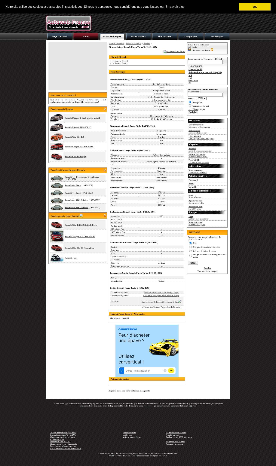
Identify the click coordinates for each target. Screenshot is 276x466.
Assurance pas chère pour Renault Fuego (161, 292)
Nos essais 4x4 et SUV (60, 441)
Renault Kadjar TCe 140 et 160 (79, 147)
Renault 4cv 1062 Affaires (76, 200)
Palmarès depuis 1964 (198, 155)
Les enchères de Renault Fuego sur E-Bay (160, 302)
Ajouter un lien (172, 435)
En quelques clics (196, 202)
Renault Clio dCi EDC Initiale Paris (81, 225)
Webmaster (148, 406)
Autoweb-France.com (175, 441)
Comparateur (191, 36)
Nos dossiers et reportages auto (63, 444)
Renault (146, 43)
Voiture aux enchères (132, 437)
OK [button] (255, 6)
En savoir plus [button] (174, 6)
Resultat (207, 268)
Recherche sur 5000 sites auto (179, 437)
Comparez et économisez (199, 126)
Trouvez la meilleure (198, 171)
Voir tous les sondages (207, 271)
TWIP (163, 456)
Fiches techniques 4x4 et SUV (63, 435)
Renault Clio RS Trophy (75, 156)
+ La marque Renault (119, 61)
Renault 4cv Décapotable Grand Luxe (82, 177)
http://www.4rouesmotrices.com (135, 456)
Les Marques (217, 36)
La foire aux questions (198, 217)
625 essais (192, 47)
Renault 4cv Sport (73, 185)
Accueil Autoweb (116, 43)
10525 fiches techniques (198, 45)
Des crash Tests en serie (199, 161)
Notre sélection (195, 196)
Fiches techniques (112, 36)
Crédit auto (127, 435)
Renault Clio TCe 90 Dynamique (79, 248)
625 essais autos (57, 439)
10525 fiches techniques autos (63, 432)
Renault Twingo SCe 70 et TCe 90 (80, 236)
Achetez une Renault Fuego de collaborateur (161, 307)
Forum (86, 36)
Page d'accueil (59, 36)
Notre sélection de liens (176, 432)
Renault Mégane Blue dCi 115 (78, 127)
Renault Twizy (71, 258)
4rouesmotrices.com (174, 444)
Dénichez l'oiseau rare (198, 131)
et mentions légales (197, 223)
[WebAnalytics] (138, 461)
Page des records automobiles (63, 446)
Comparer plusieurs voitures (62, 437)
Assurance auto (129, 432)
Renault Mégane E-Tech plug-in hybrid (82, 118)
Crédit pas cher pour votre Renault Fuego (161, 295)
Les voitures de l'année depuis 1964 (65, 448)
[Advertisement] (161, 23)
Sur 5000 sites (195, 207)
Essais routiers (138, 36)
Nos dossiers (164, 36)
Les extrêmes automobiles (200, 149)
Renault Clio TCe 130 (74, 137)
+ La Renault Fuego (118, 63)
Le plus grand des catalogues (201, 137)
